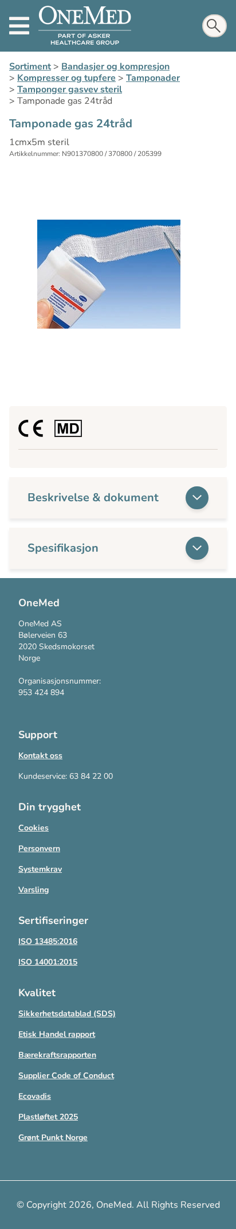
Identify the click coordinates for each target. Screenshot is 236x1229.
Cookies (33, 827)
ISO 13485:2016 (47, 941)
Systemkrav (40, 869)
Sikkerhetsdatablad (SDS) (67, 1013)
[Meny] (19, 25)
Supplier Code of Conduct (66, 1075)
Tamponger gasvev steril (69, 89)
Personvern (39, 848)
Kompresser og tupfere (66, 78)
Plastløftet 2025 (48, 1116)
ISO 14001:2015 (47, 962)
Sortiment (30, 66)
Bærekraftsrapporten (57, 1054)
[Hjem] (84, 26)
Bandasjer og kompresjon (115, 66)
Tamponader (153, 78)
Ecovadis (34, 1096)
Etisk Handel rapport (56, 1034)
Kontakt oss (40, 755)
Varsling (33, 889)
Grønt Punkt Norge (53, 1137)
